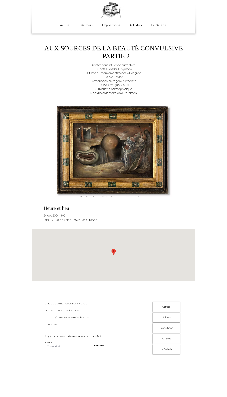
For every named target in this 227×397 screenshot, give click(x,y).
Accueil (166, 306)
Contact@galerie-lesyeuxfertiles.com (67, 317)
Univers (166, 317)
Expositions (166, 327)
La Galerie (166, 349)
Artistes (166, 338)
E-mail (47, 342)
